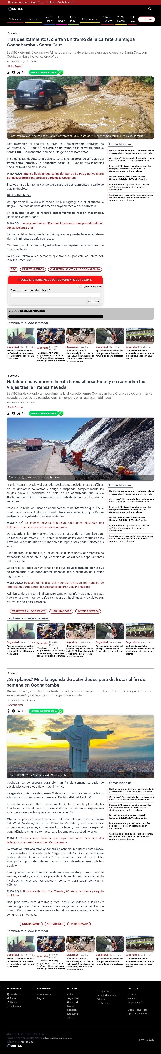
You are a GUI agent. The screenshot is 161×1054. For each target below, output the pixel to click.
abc (13, 269)
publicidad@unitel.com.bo (57, 1038)
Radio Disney (49, 19)
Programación (135, 1002)
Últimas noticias (17, 2)
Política (71, 994)
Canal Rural (73, 19)
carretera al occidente (28, 611)
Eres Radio (61, 19)
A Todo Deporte (107, 19)
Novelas (132, 998)
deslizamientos (33, 269)
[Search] (150, 9)
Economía (72, 1014)
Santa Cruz (37, 2)
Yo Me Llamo (121, 19)
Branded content (106, 995)
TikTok (13, 1002)
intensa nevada (88, 611)
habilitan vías (61, 611)
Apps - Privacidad (137, 1010)
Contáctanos (44, 994)
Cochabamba (65, 2)
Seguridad (13, 347)
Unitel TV (32, 19)
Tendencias (103, 992)
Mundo (71, 1006)
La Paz (50, 2)
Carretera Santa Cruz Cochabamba (75, 269)
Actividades (55, 924)
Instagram (15, 1006)
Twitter (13, 998)
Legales (41, 998)
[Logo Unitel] (15, 9)
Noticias (14, 19)
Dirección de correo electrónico (30, 290)
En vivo (148, 19)
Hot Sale (132, 19)
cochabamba (31, 924)
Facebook (15, 994)
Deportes (72, 1010)
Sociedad (13, 33)
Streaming (88, 19)
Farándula (102, 1003)
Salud (70, 1017)
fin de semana (79, 924)
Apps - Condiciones (138, 1014)
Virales (101, 999)
